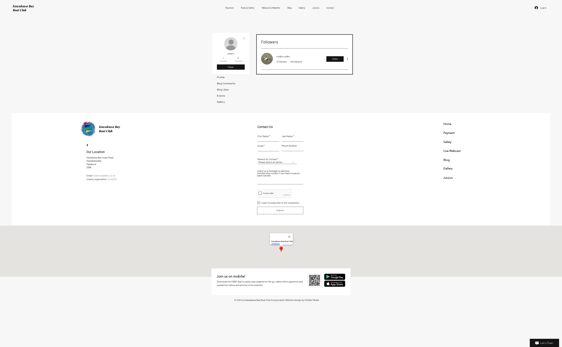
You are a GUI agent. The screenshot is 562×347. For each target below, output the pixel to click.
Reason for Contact (267, 159)
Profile (221, 77)
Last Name (287, 136)
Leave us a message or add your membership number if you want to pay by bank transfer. (278, 173)
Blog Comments (226, 83)
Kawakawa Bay (23, 6)
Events (221, 95)
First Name (263, 136)
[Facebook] (87, 145)
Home (447, 124)
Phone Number (289, 146)
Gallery (221, 101)
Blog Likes (223, 89)
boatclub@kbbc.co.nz (104, 175)
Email (260, 146)
